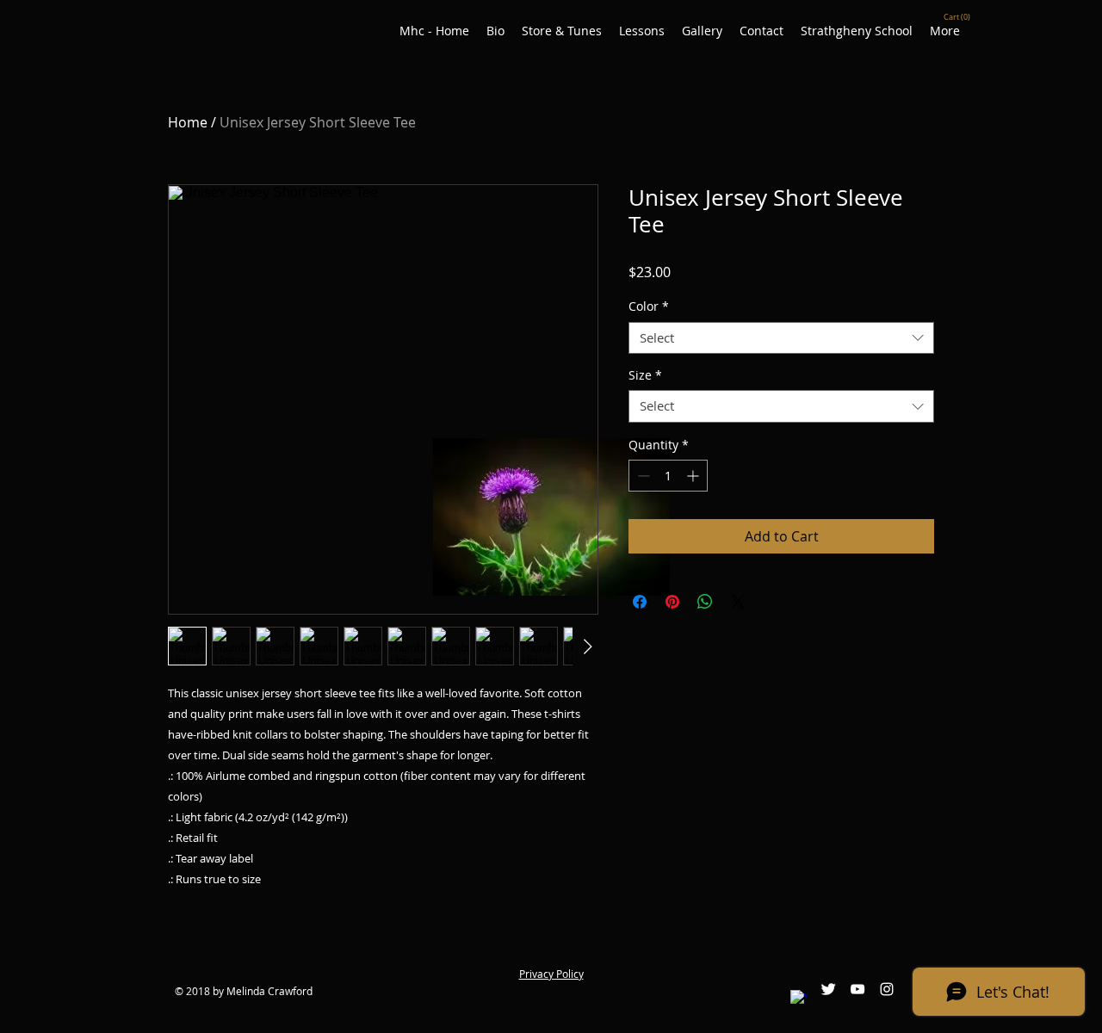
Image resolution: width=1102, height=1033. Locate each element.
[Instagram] (886, 989)
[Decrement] (642, 476)
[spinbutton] (668, 476)
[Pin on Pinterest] (672, 601)
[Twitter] (828, 989)
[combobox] (781, 338)
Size (645, 375)
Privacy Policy (551, 973)
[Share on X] (737, 601)
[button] (958, 17)
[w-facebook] (799, 998)
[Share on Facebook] (639, 601)
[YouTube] (857, 989)
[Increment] (694, 476)
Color (648, 306)
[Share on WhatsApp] (705, 601)
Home (187, 122)
